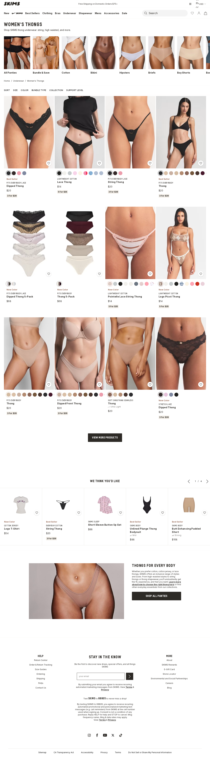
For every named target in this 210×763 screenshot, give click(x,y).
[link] (156, 596)
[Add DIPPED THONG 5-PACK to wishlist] (48, 273)
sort (7, 90)
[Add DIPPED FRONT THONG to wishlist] (99, 384)
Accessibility (87, 752)
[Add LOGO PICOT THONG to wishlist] (200, 273)
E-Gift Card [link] (169, 669)
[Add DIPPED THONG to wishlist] (48, 163)
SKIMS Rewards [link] (169, 665)
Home (7, 81)
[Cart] (205, 13)
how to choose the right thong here (156, 584)
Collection (56, 90)
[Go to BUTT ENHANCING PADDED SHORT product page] (189, 504)
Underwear (18, 81)
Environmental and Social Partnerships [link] (169, 678)
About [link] (169, 660)
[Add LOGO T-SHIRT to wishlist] (36, 512)
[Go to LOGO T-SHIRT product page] (21, 504)
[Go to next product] (207, 481)
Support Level (74, 90)
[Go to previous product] (189, 481)
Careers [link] (169, 683)
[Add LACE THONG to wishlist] (99, 163)
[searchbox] (168, 13)
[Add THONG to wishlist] (200, 163)
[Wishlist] (192, 13)
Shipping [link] (40, 678)
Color (24, 90)
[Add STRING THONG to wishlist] (150, 163)
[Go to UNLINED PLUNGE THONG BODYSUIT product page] (147, 504)
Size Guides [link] (41, 669)
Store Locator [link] (169, 674)
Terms (118, 752)
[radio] (8, 173)
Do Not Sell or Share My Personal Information (150, 752)
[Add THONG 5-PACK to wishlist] (99, 273)
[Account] (199, 13)
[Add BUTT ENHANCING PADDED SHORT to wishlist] (204, 512)
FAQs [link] (40, 683)
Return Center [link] (40, 660)
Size (15, 90)
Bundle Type (39, 90)
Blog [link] (169, 688)
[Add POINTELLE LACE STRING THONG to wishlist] (150, 273)
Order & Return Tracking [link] (40, 665)
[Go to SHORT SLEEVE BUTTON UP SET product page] (105, 504)
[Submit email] (129, 676)
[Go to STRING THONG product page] (63, 504)
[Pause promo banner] (190, 4)
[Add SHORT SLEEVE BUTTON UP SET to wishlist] (120, 512)
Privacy (104, 752)
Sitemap (42, 752)
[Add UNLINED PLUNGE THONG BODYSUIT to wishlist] (162, 512)
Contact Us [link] (40, 688)
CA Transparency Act (64, 752)
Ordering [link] (40, 674)
